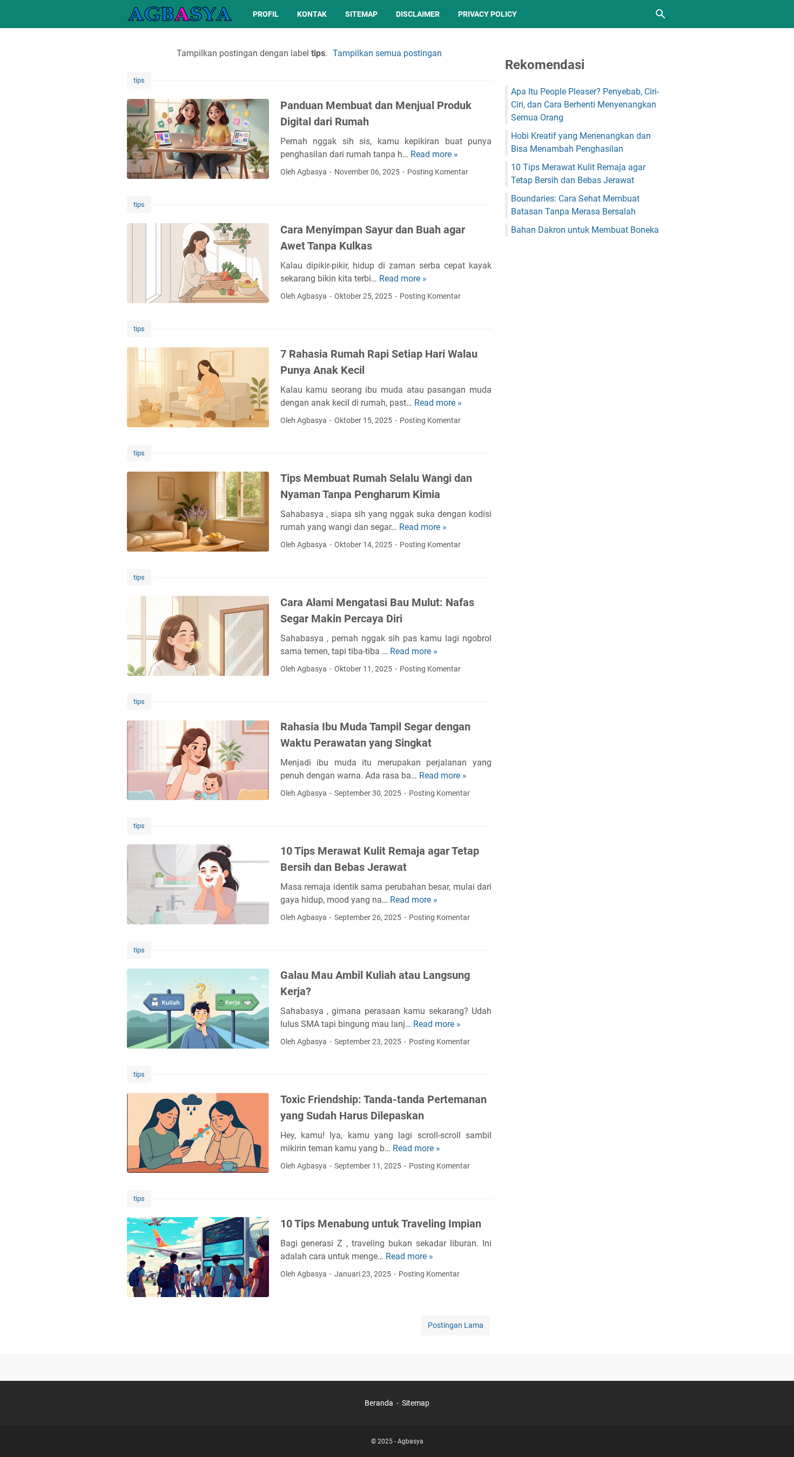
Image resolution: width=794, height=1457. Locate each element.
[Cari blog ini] (660, 14)
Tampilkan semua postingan (387, 53)
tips (139, 80)
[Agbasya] (180, 14)
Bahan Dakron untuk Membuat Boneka (585, 230)
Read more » (434, 154)
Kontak (312, 14)
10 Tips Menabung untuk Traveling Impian (380, 1223)
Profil (266, 14)
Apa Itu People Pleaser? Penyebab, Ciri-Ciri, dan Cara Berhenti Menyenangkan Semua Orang (585, 104)
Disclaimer (418, 14)
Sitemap (361, 14)
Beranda (379, 1403)
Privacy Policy (487, 14)
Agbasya (410, 1441)
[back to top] (772, 1432)
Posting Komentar (437, 171)
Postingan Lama (455, 1325)
